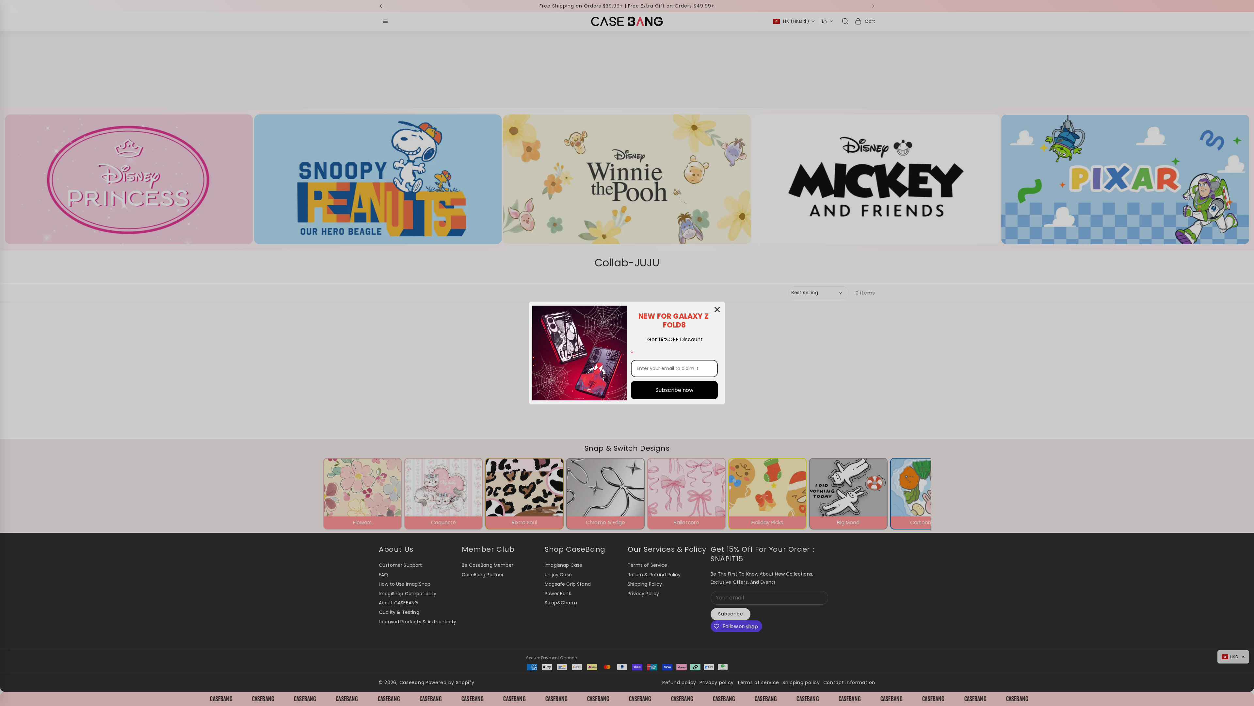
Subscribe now (674, 390)
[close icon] (717, 309)
